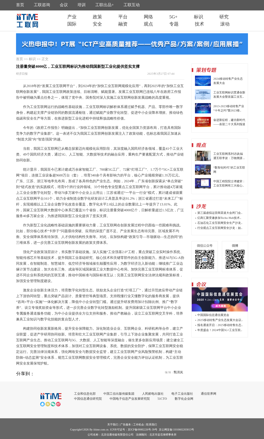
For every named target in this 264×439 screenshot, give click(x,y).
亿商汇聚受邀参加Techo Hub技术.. (219, 217)
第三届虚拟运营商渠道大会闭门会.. (219, 212)
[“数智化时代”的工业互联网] (203, 173)
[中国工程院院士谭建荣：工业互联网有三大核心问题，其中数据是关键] (203, 187)
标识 (32, 59)
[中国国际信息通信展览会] (220, 310)
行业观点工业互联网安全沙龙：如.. (219, 227)
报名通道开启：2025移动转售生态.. (220, 325)
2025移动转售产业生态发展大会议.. (220, 320)
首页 (19, 59)
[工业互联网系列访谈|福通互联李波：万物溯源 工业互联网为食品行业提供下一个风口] (203, 160)
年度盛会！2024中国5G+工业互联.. (219, 330)
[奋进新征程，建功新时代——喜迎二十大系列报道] (203, 126)
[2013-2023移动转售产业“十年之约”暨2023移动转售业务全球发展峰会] (203, 112)
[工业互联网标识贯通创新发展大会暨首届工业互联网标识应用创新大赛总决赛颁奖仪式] (203, 98)
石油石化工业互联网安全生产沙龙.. (219, 222)
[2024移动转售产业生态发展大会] (203, 84)
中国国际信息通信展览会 (213, 315)
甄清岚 (178, 372)
